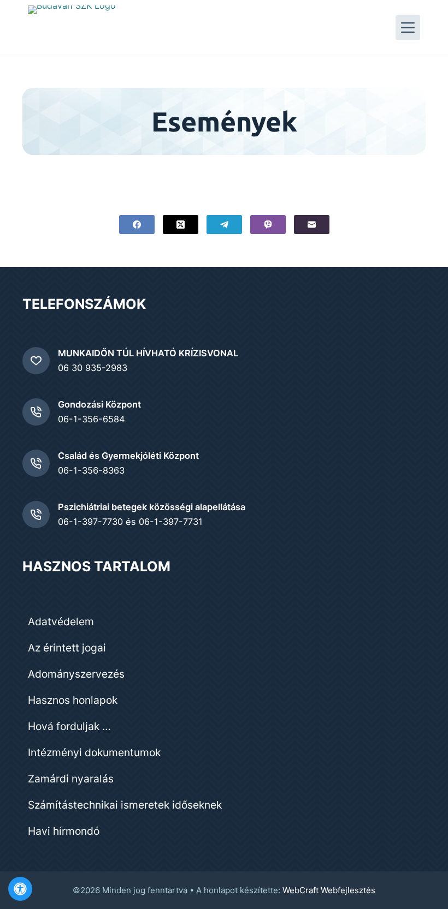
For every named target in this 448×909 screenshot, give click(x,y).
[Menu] (408, 27)
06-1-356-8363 (91, 470)
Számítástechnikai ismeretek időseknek (125, 804)
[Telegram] (224, 224)
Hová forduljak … (69, 726)
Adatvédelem (61, 621)
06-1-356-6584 (91, 419)
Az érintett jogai (67, 647)
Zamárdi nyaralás (71, 778)
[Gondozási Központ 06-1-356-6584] (36, 412)
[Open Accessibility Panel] (20, 889)
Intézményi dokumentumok (94, 752)
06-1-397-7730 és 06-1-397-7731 (130, 521)
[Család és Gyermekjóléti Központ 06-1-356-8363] (36, 463)
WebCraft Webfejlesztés (328, 890)
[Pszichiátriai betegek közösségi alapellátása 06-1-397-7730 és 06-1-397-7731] (36, 514)
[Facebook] (137, 224)
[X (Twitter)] (180, 224)
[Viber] (268, 224)
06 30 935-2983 (92, 367)
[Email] (311, 224)
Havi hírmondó (63, 831)
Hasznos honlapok (72, 700)
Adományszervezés (76, 673)
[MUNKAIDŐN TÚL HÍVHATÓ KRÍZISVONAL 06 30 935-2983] (36, 360)
